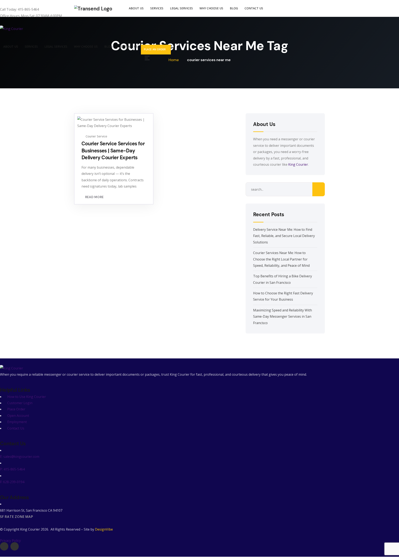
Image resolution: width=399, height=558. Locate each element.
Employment (17, 422)
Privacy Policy (10, 540)
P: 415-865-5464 (12, 469)
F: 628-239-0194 (12, 482)
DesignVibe (104, 529)
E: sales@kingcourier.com (19, 456)
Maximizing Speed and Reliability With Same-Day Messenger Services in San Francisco (282, 316)
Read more (94, 197)
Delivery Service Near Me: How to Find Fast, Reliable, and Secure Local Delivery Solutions (284, 235)
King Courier (298, 164)
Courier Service (96, 136)
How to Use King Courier (26, 396)
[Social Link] (4, 546)
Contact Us (15, 428)
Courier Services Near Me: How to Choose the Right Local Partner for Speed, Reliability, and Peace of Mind (281, 259)
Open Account (18, 415)
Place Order (16, 409)
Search (318, 189)
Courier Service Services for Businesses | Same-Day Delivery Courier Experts (113, 150)
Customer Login (19, 403)
